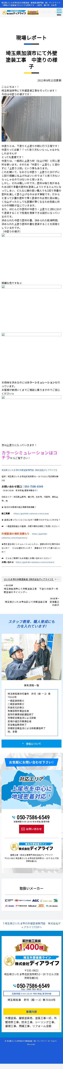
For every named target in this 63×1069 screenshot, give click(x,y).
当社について (33, 743)
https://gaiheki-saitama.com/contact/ (35, 562)
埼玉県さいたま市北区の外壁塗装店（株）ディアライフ (27, 1041)
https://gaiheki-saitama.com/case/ (31, 513)
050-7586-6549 (33, 486)
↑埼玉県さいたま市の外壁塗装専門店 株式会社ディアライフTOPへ (31, 925)
